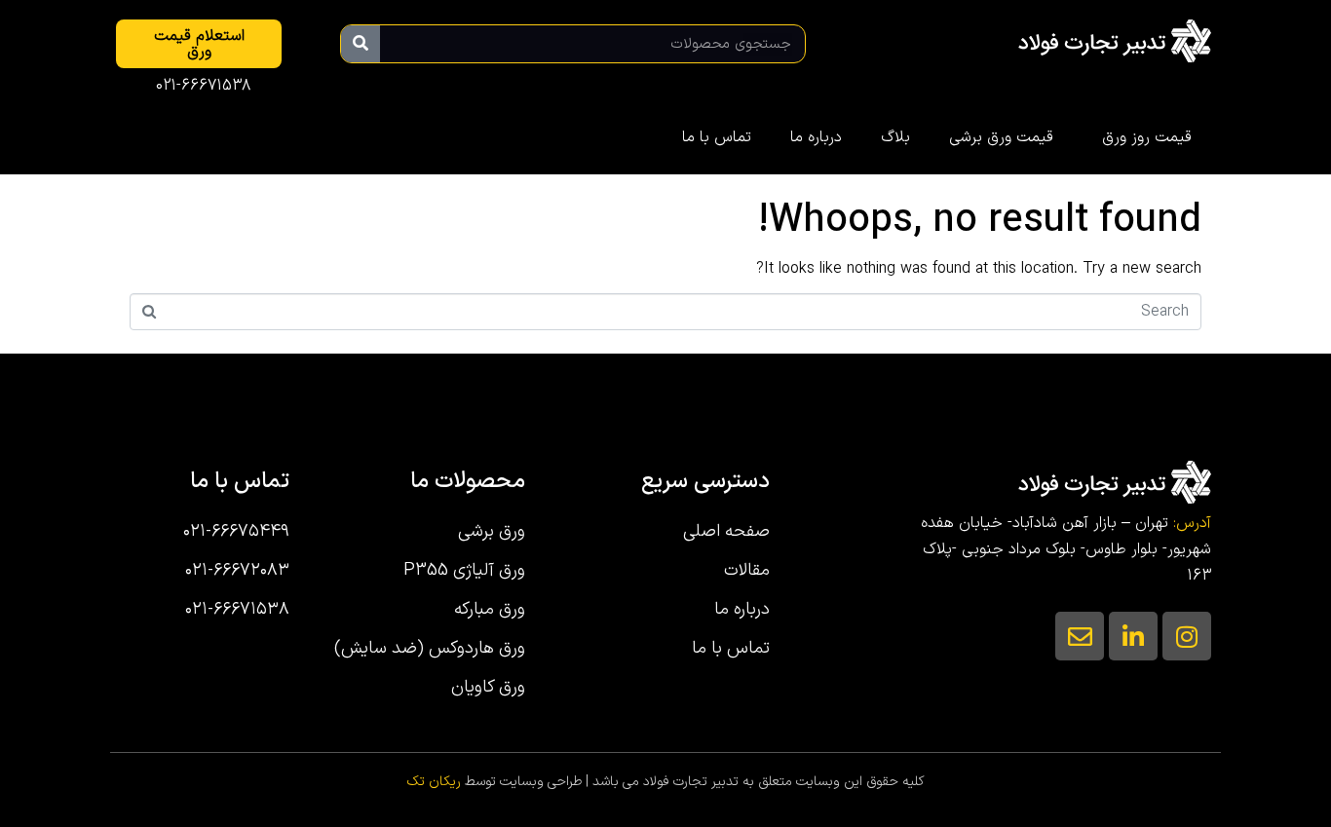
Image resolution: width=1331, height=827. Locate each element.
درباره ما (816, 137)
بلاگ (895, 137)
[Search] (360, 43)
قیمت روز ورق (1147, 137)
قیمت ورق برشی (1001, 137)
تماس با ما (716, 137)
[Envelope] (1079, 636)
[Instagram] (1186, 636)
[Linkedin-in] (1133, 636)
